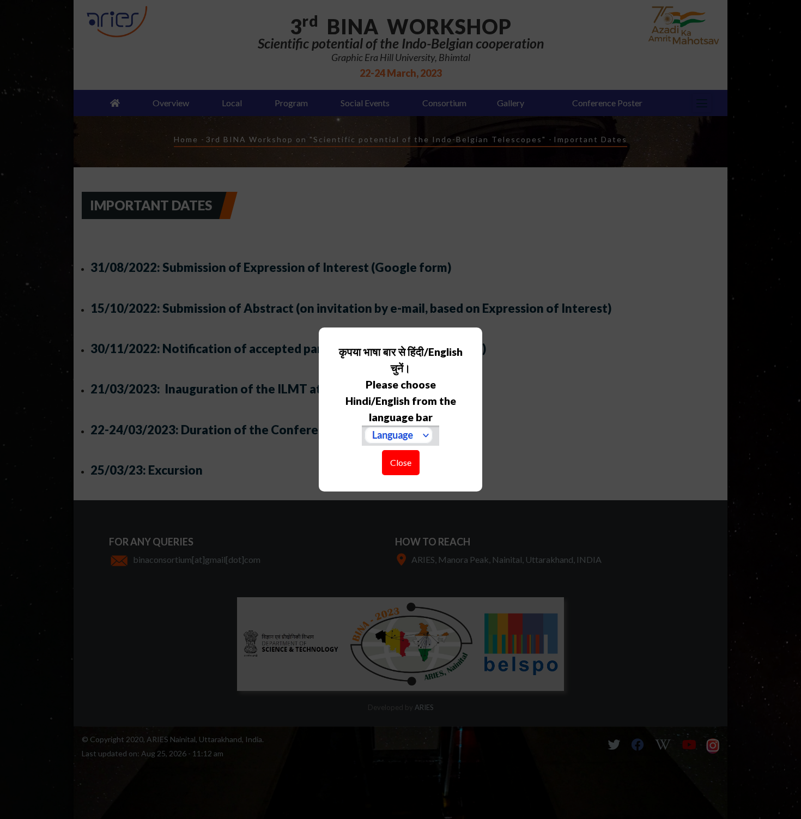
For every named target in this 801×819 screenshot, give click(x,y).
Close (400, 462)
